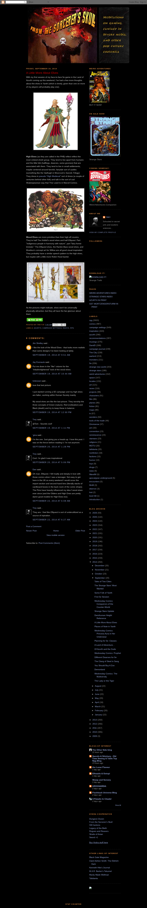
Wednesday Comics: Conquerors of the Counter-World (103, 604)
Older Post (80, 531)
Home (56, 531)
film (90, 399)
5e (90, 363)
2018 (95, 545)
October (99, 574)
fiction (92, 406)
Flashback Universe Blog (104, 792)
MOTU (92, 446)
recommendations (97, 338)
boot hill (92, 496)
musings (93, 342)
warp (91, 471)
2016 (95, 554)
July (97, 690)
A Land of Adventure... (104, 645)
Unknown (37, 381)
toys (91, 463)
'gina (35, 435)
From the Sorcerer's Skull (100, 822)
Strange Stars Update (104, 611)
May (97, 698)
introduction (94, 499)
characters (94, 395)
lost (90, 492)
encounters (94, 481)
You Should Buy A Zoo (104, 665)
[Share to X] (59, 324)
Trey (35, 419)
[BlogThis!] (56, 324)
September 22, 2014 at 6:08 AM (51, 501)
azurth (37, 328)
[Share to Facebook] (61, 324)
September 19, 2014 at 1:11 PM (51, 428)
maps (91, 410)
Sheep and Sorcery (101, 780)
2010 (95, 732)
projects (92, 392)
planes (92, 403)
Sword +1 (93, 837)
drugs (91, 467)
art (90, 385)
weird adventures (97, 374)
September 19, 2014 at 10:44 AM (52, 374)
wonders (93, 417)
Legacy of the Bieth (98, 828)
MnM (91, 485)
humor (92, 460)
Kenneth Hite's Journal (99, 867)
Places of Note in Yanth (105, 626)
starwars (93, 438)
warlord (92, 356)
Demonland (99, 669)
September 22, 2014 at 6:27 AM (51, 520)
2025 (95, 517)
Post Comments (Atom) (49, 543)
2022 (95, 529)
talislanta (93, 449)
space (92, 377)
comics (92, 324)
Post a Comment (33, 526)
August (98, 686)
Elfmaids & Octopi (101, 773)
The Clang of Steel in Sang (106, 661)
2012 (95, 724)
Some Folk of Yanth (103, 593)
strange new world (97, 367)
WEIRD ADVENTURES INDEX (102, 293)
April (97, 702)
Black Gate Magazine (99, 857)
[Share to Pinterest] (64, 324)
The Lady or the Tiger (104, 681)
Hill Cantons (94, 825)
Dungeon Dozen (96, 819)
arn (90, 428)
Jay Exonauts (39, 362)
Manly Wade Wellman (99, 875)
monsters (93, 360)
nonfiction (93, 453)
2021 (95, 533)
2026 (95, 513)
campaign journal (97, 349)
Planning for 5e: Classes (105, 641)
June (97, 694)
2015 (95, 558)
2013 (95, 720)
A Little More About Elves (105, 622)
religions (93, 442)
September (100, 578)
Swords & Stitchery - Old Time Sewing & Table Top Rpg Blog (104, 758)
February (99, 710)
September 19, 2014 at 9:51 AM (51, 355)
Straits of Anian (96, 834)
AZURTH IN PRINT (98, 300)
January (99, 714)
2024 (95, 521)
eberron (92, 489)
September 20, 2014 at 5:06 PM (51, 462)
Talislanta (93, 878)
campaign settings (52, 328)
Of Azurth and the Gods (105, 649)
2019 (95, 541)
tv (90, 413)
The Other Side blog (102, 750)
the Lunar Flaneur (101, 767)
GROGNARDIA (99, 786)
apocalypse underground (100, 478)
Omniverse (94, 424)
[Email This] (53, 324)
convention (94, 431)
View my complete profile (102, 232)
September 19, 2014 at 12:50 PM (52, 412)
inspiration (94, 331)
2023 (95, 525)
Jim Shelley (38, 343)
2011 (94, 728)
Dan (34, 469)
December (100, 565)
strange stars (95, 370)
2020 (95, 537)
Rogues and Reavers (99, 831)
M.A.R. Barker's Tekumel (100, 871)
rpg (72, 328)
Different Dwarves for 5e (105, 657)
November (100, 570)
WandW (92, 474)
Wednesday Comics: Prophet (107, 653)
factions (92, 456)
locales (92, 381)
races (66, 328)
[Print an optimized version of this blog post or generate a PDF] (34, 321)
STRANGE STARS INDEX (101, 296)
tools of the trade (97, 420)
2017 (95, 549)
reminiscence (95, 435)
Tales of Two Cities (102, 581)
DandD (92, 345)
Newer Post (31, 531)
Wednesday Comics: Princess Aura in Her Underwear (104, 633)
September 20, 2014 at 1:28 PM (51, 447)
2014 (95, 562)
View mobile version (56, 535)
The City (93, 352)
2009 (95, 736)
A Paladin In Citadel (101, 799)
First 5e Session (101, 597)
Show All (118, 805)
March (98, 706)
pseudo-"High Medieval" (50, 176)
